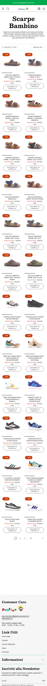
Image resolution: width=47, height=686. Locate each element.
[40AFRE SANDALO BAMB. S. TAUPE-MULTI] (12, 145)
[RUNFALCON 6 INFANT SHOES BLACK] (12, 426)
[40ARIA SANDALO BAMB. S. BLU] (34, 62)
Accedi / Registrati (8, 644)
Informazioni (12, 659)
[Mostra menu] (3, 8)
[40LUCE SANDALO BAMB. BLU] (12, 184)
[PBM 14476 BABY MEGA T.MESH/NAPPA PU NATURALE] (34, 343)
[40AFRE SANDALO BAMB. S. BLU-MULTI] (34, 145)
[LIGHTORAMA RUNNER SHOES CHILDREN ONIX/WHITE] (34, 465)
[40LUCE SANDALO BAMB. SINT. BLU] (34, 224)
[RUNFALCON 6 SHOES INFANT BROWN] (12, 304)
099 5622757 (7, 618)
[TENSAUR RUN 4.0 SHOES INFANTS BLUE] (34, 426)
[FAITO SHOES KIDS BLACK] (12, 507)
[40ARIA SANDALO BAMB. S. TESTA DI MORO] (12, 104)
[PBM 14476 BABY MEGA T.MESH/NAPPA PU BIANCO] (12, 385)
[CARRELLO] (43, 8)
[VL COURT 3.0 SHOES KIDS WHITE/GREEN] (12, 465)
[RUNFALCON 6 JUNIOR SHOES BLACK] (34, 304)
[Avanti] (39, 538)
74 (31, 538)
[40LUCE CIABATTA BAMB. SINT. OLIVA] (34, 263)
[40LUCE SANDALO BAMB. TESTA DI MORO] (34, 184)
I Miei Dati (5, 652)
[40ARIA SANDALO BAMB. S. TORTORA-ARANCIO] (34, 104)
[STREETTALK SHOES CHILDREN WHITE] (34, 507)
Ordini (4, 648)
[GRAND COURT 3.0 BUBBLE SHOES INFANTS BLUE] (34, 385)
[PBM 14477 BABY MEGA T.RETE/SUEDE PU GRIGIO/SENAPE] (12, 343)
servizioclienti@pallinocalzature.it (15, 616)
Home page (6, 636)
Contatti (5, 640)
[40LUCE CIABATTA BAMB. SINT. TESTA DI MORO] (12, 62)
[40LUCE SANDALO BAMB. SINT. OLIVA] (12, 224)
